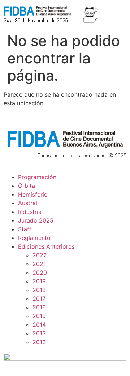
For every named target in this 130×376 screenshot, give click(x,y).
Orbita (26, 185)
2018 (39, 289)
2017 (39, 298)
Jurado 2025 (35, 220)
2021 (39, 263)
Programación (37, 177)
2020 (39, 272)
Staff (24, 229)
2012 (39, 342)
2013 (39, 333)
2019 (39, 281)
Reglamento (34, 237)
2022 (39, 255)
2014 (39, 324)
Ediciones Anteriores (46, 246)
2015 (39, 316)
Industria (30, 211)
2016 (39, 307)
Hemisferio (33, 194)
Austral (27, 203)
